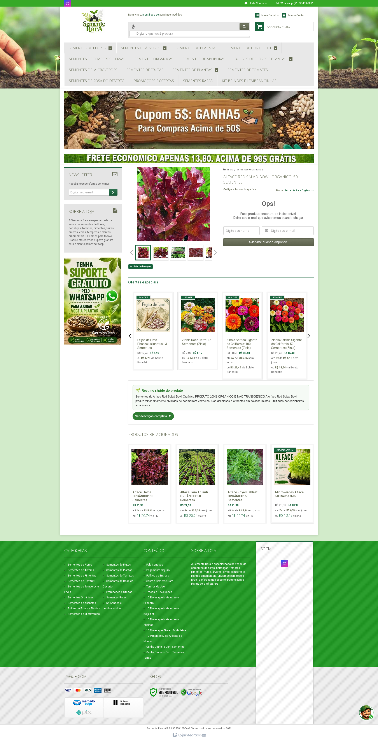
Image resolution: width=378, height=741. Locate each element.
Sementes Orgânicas (248, 169)
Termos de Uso (155, 586)
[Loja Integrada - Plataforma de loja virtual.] (189, 735)
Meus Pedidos (270, 15)
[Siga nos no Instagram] (67, 3)
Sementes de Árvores (81, 570)
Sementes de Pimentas (82, 575)
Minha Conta (296, 15)
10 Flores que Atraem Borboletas (166, 630)
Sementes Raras (116, 597)
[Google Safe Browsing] (191, 692)
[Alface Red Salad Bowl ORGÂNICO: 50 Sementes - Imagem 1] (143, 252)
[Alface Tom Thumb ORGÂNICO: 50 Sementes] (197, 484)
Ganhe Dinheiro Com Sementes (165, 646)
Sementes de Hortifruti (81, 581)
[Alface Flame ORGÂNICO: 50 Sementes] (149, 484)
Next (216, 250)
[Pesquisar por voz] (133, 30)
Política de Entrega (157, 575)
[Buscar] (244, 26)
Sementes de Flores (80, 564)
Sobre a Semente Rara (159, 581)
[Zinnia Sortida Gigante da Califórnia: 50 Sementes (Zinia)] (287, 335)
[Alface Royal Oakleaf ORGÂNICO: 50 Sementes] (244, 484)
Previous (131, 252)
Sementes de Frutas (118, 564)
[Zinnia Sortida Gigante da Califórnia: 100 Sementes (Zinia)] (242, 335)
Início (230, 169)
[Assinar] (113, 192)
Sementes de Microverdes (84, 613)
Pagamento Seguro (158, 570)
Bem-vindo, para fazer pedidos (155, 14)
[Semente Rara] (93, 21)
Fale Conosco (258, 3)
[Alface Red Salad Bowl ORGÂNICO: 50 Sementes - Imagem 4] (195, 252)
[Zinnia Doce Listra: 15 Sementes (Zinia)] (198, 331)
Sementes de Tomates (120, 575)
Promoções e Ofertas (119, 592)
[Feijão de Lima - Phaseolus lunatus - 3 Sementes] (153, 331)
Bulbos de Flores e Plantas (84, 608)
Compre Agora (155, 348)
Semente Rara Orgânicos (299, 190)
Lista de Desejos (141, 266)
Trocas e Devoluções (159, 592)
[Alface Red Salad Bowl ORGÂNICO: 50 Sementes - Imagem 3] (178, 252)
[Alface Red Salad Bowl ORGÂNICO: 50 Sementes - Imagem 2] (160, 252)
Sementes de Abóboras (82, 603)
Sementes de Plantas (119, 570)
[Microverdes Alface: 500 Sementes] (292, 483)
